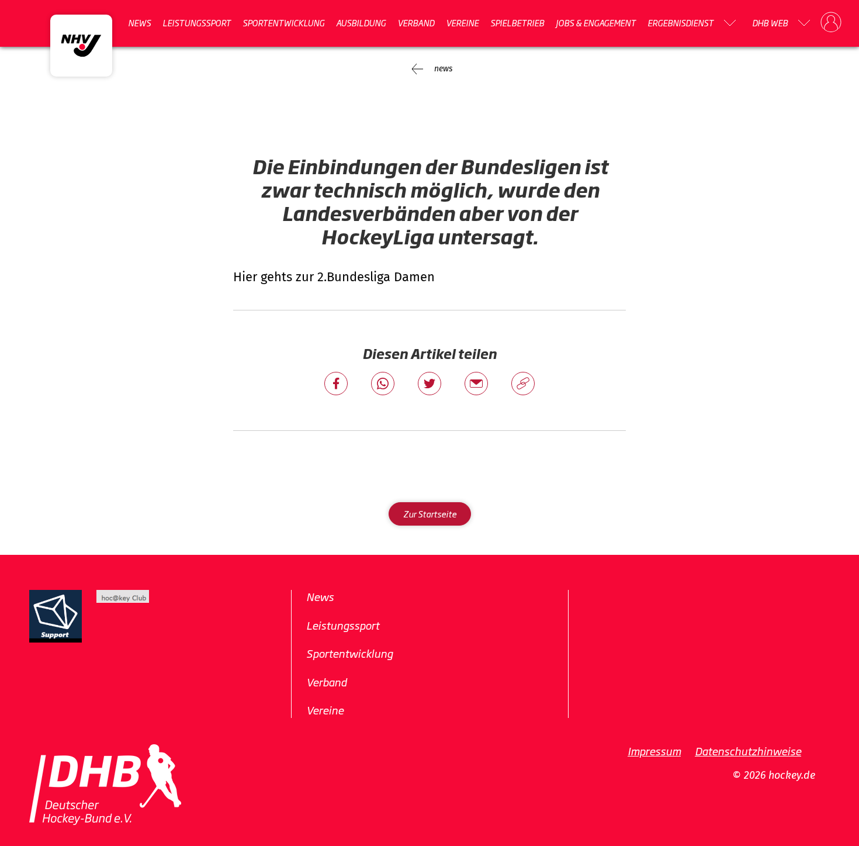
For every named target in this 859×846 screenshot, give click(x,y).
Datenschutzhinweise (748, 750)
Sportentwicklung (283, 23)
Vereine (462, 23)
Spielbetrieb (517, 23)
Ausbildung (361, 23)
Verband (415, 23)
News (139, 23)
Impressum (654, 750)
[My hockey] (830, 23)
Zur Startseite (429, 513)
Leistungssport (196, 23)
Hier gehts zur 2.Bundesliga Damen (334, 277)
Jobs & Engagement (596, 23)
